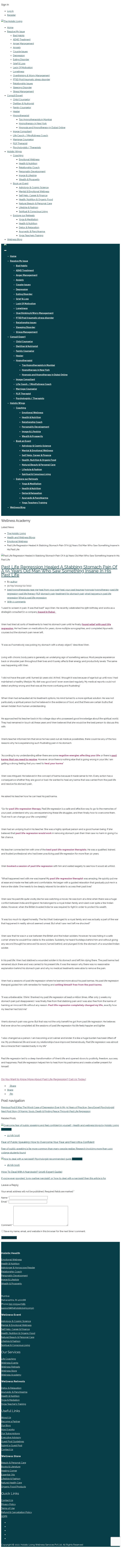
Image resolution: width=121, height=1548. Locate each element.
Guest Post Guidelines (12, 1441)
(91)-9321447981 (17, 1304)
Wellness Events (9, 1363)
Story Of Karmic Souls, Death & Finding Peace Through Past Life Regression (45, 1111)
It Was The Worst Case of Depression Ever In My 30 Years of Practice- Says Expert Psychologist (57, 1107)
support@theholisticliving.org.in (17, 1308)
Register (11, 15)
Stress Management (23, 91)
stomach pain (48, 593)
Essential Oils (8, 1474)
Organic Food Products (13, 1486)
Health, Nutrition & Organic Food (36, 199)
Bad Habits (18, 35)
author (13, 581)
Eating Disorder (21, 59)
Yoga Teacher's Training (13, 1404)
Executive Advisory (11, 1437)
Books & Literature (10, 1466)
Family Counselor (22, 107)
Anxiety (17, 47)
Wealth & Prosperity (29, 179)
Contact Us (7, 1449)
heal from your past (49, 589)
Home (10, 27)
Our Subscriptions (10, 1433)
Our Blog (6, 1425)
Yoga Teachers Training (31, 235)
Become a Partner (10, 1421)
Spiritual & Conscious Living (33, 211)
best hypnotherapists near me (22, 589)
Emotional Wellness (29, 159)
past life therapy (27, 593)
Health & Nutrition (28, 163)
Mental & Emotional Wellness (34, 191)
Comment (7, 1225)
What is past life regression (32, 597)
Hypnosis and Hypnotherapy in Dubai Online (42, 127)
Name (5, 1197)
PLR (38, 593)
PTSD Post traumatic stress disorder (31, 79)
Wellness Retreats (10, 1367)
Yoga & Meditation (28, 219)
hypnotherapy (102, 589)
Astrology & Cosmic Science (34, 187)
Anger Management (23, 43)
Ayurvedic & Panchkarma (32, 231)
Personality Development (32, 171)
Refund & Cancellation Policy (16, 1512)
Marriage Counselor (23, 139)
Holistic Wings (14, 151)
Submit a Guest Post (11, 1445)
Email (4, 1201)
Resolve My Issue (16, 31)
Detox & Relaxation (29, 227)
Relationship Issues (23, 83)
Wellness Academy (11, 1375)
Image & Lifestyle (28, 175)
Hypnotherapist (21, 115)
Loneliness (18, 71)
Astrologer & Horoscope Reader (18, 1267)
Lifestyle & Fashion (28, 207)
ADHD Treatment (21, 39)
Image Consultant (22, 131)
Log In (10, 11)
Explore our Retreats (24, 215)
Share (12, 1086)
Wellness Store (9, 1371)
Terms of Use (8, 1508)
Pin (11, 1094)
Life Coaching (8, 1359)
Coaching (18, 155)
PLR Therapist (20, 143)
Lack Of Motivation (23, 67)
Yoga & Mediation (10, 1400)
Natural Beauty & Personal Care (35, 203)
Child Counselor (21, 99)
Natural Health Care (11, 1482)
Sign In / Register (12, 514)
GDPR (4, 1516)
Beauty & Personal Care (13, 1462)
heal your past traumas (72, 589)
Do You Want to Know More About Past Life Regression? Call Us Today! (43, 1079)
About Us (6, 1417)
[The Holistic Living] (11, 21)
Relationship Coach (29, 167)
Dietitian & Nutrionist (23, 103)
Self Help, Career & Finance (33, 195)
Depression (19, 55)
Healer (16, 111)
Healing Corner (9, 1470)
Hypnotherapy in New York (33, 123)
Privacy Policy (8, 1504)
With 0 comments (16, 601)
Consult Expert (15, 95)
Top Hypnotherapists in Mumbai (35, 119)
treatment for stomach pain (70, 593)
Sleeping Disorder (22, 87)
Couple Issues (20, 51)
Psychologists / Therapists (27, 147)
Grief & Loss (19, 63)
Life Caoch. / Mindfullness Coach (30, 135)
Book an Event (20, 183)
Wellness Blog (14, 239)
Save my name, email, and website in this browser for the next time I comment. (44, 1231)
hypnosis (89, 589)
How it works (7, 1429)
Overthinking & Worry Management (31, 75)
